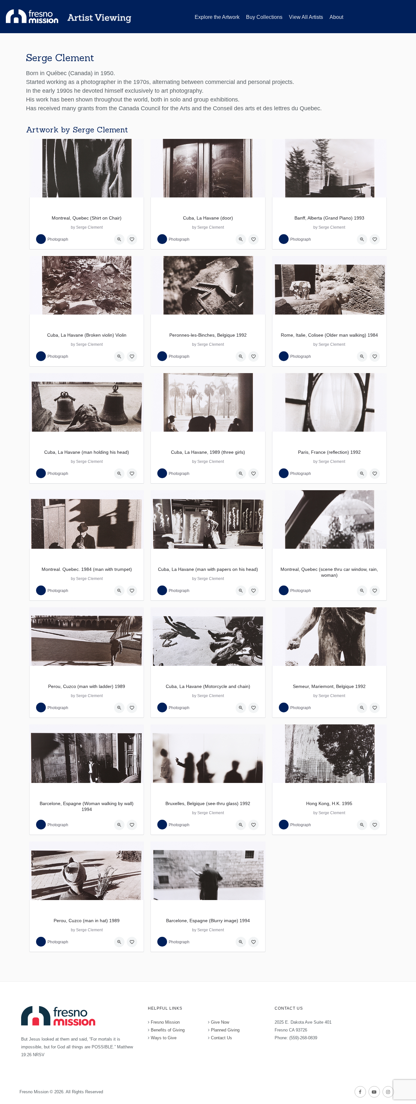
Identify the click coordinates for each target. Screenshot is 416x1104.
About (336, 17)
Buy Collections (264, 17)
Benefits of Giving (168, 1030)
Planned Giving (225, 1030)
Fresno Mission (165, 1022)
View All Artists (306, 17)
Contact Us (221, 1037)
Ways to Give (163, 1037)
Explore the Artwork (217, 17)
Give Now (220, 1022)
